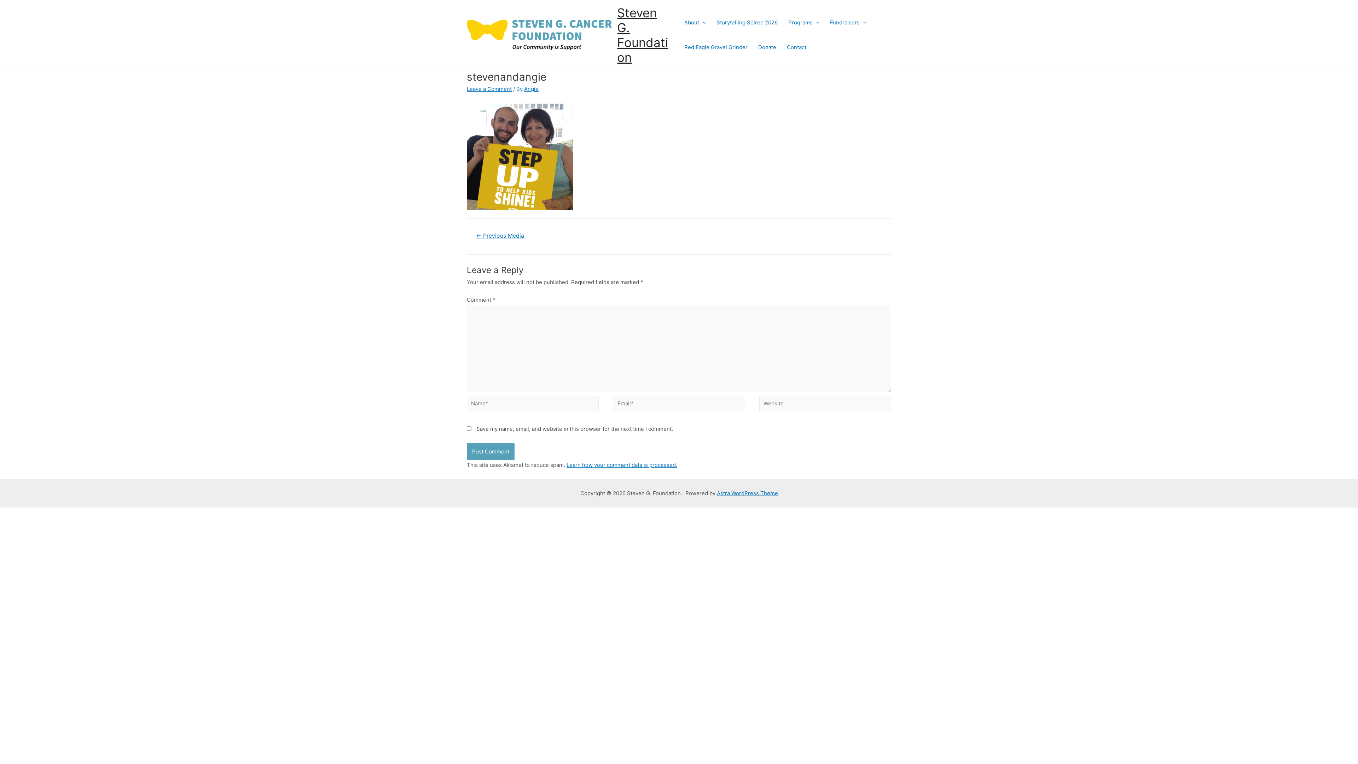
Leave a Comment (489, 89)
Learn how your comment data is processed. (622, 465)
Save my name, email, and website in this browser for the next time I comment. (574, 429)
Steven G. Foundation (642, 35)
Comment (481, 299)
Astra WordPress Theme (747, 493)
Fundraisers (845, 22)
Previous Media (500, 235)
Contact (796, 47)
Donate (767, 47)
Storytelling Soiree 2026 (747, 22)
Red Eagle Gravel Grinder (716, 47)
